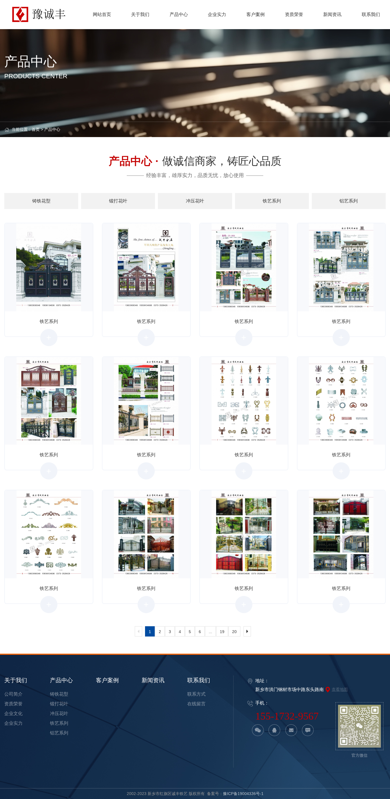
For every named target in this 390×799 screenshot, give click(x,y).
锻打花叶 (59, 703)
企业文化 (13, 713)
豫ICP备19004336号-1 (243, 793)
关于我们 (15, 680)
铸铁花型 (59, 694)
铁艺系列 (59, 723)
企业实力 (13, 723)
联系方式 (196, 694)
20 (234, 631)
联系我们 (198, 680)
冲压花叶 (59, 713)
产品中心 (52, 129)
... (210, 631)
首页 (36, 129)
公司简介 (13, 694)
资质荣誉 (13, 703)
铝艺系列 (59, 732)
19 (222, 631)
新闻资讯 (153, 680)
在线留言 (196, 703)
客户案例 (107, 680)
